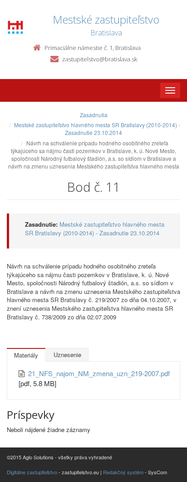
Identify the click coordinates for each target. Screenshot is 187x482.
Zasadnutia (94, 115)
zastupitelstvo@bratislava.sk (99, 59)
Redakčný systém (123, 472)
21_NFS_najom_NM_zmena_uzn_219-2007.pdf (99, 373)
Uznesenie (67, 354)
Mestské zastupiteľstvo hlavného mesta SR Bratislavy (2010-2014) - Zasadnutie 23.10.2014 (97, 128)
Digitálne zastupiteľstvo (32, 472)
